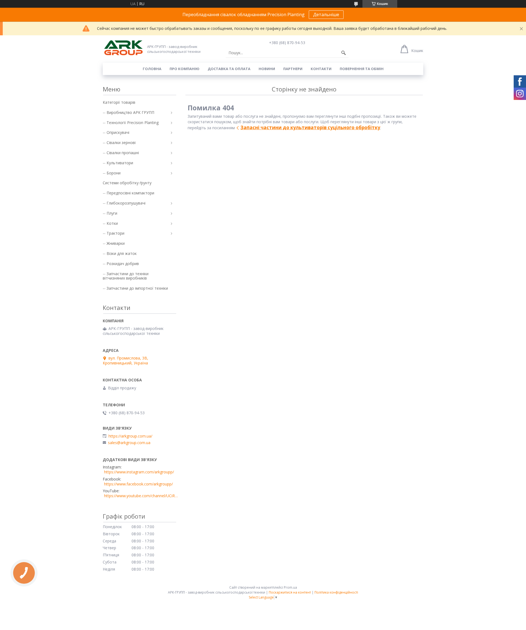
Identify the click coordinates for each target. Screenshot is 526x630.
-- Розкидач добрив (121, 263)
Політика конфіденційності (336, 592)
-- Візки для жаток (120, 253)
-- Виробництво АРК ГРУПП (128, 112)
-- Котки (110, 223)
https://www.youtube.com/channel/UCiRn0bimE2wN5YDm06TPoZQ (141, 495)
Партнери (292, 68)
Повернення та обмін (362, 68)
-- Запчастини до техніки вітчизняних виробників (125, 276)
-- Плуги (110, 213)
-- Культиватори (118, 162)
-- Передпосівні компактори (128, 192)
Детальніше (326, 14)
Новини (267, 68)
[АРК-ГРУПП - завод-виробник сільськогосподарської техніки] (123, 48)
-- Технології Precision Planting (131, 122)
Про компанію (184, 68)
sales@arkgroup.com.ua (129, 442)
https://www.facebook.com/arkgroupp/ (138, 484)
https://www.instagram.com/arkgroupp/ (139, 472)
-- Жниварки (114, 243)
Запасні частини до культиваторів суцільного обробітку (310, 127)
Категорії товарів (119, 102)
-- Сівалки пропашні (121, 152)
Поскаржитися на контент (290, 592)
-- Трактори (113, 233)
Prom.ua (290, 587)
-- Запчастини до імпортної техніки (135, 288)
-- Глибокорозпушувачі (124, 203)
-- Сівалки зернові (119, 142)
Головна (152, 68)
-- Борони (112, 173)
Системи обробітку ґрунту (127, 182)
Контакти (321, 68)
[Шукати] (343, 52)
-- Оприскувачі (116, 132)
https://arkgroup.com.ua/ (130, 436)
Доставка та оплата (229, 68)
